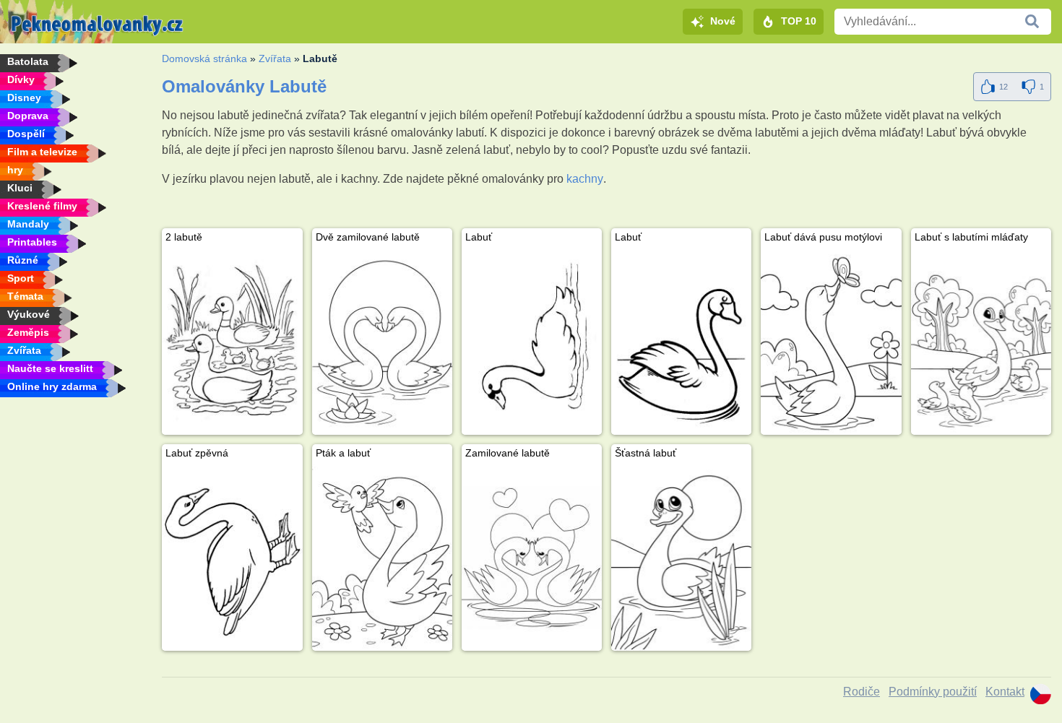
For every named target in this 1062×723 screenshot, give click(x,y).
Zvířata (275, 58)
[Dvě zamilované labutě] (382, 341)
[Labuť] (532, 341)
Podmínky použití (933, 691)
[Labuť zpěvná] (232, 557)
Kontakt (1004, 691)
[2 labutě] (232, 341)
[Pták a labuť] (382, 557)
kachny (584, 179)
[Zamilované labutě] (532, 557)
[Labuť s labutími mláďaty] (981, 341)
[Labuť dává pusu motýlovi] (831, 341)
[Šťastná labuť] (681, 557)
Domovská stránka (204, 58)
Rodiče (861, 691)
